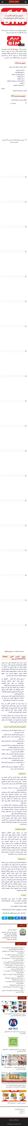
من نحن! (21, 1112)
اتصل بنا (22, 1111)
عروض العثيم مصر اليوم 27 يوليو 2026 (14, 978)
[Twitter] (5, 918)
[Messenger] (17, 918)
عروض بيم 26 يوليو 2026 (18, 979)
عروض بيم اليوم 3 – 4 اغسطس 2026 (15, 965)
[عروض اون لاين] (14, 1)
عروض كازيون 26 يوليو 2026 (17, 985)
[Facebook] (23, 918)
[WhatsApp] (11, 918)
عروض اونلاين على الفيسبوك (9, 913)
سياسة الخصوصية (19, 1109)
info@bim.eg (5, 909)
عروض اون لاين (12, 929)
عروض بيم (6, 57)
